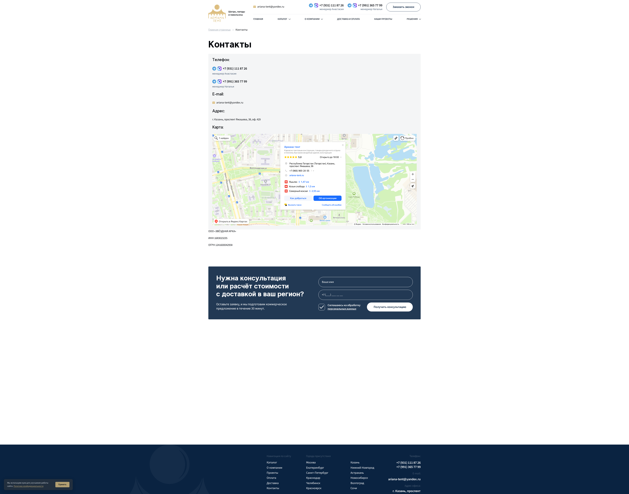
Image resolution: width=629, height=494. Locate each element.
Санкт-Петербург (317, 473)
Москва (311, 462)
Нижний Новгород (362, 468)
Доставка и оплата (348, 19)
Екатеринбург (315, 468)
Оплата (271, 478)
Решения (412, 19)
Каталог (282, 19)
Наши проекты (383, 19)
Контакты (273, 488)
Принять (62, 484)
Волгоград (357, 483)
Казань (355, 462)
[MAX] (316, 5)
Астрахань (357, 473)
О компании (312, 19)
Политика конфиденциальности (28, 486)
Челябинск (313, 483)
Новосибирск (359, 478)
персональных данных (342, 309)
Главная (258, 19)
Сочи (354, 488)
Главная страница (219, 30)
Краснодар (313, 478)
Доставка (273, 483)
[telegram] (311, 5)
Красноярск (313, 488)
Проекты (272, 473)
